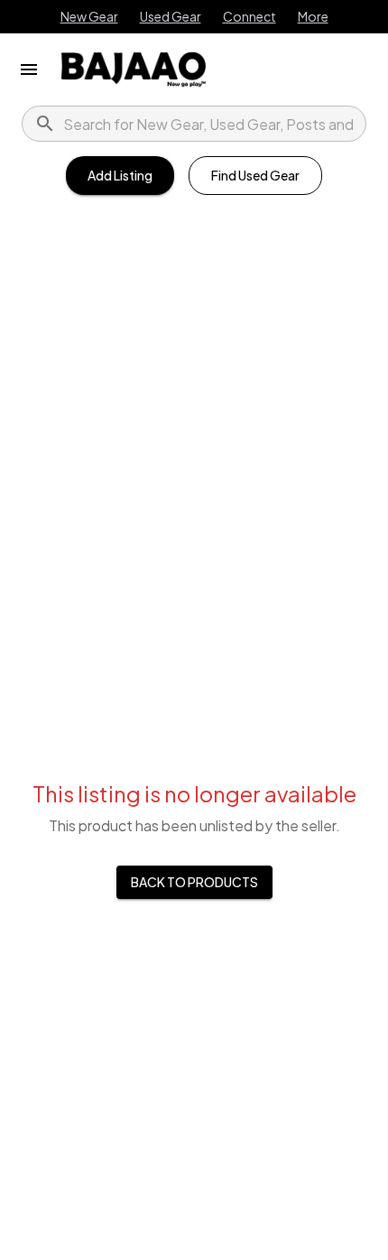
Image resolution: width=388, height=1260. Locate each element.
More (313, 16)
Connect (249, 16)
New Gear (89, 16)
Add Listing (120, 175)
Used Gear (170, 16)
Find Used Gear (255, 175)
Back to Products (194, 882)
